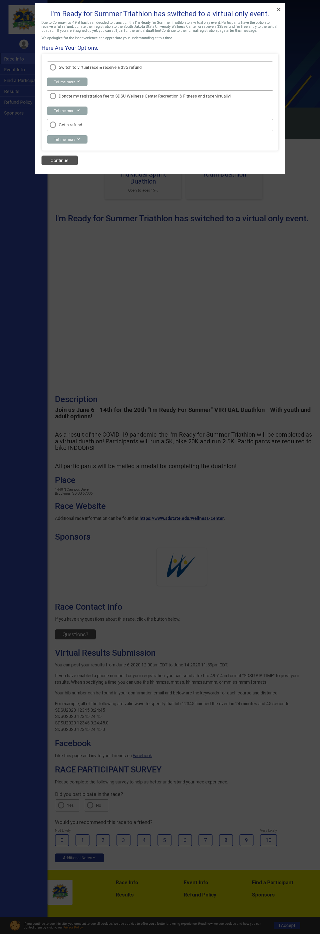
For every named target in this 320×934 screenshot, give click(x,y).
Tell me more (71, 82)
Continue (59, 160)
